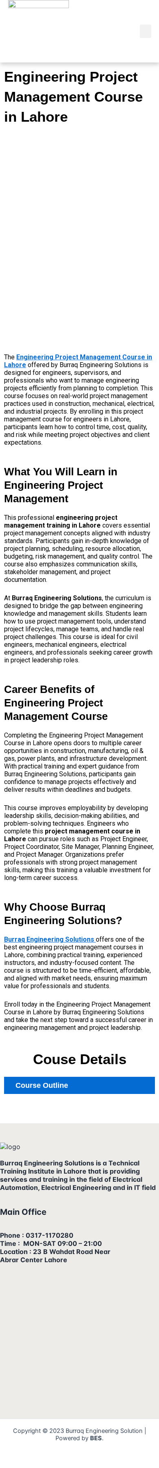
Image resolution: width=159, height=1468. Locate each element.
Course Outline (41, 1085)
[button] (145, 31)
